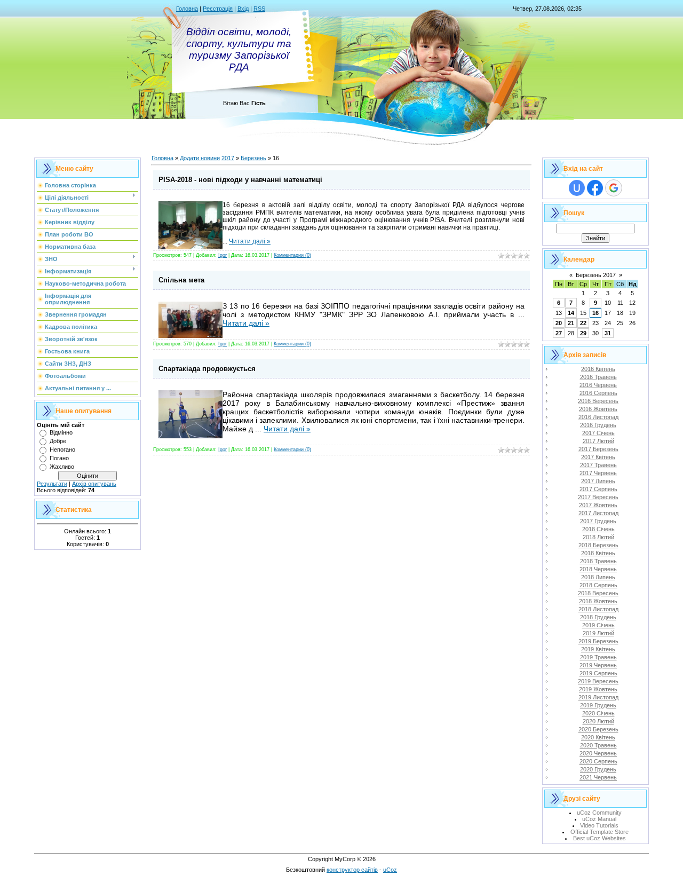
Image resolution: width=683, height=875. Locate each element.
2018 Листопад (598, 609)
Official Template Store (599, 832)
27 (558, 333)
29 (583, 333)
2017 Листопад (598, 513)
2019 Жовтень (598, 689)
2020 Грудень (598, 769)
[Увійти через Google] (613, 187)
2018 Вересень (598, 593)
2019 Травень (598, 657)
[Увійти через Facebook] (595, 188)
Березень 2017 (596, 275)
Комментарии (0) (292, 255)
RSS (259, 8)
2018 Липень (598, 577)
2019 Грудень (598, 705)
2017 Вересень (598, 497)
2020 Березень (598, 729)
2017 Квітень (598, 457)
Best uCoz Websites (599, 838)
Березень (253, 158)
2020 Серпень (598, 761)
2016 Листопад (598, 417)
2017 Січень (598, 433)
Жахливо (62, 466)
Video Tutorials (599, 825)
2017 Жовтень (598, 505)
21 (571, 323)
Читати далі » (250, 241)
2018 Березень (598, 545)
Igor (222, 255)
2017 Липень (598, 481)
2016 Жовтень (598, 409)
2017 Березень (598, 449)
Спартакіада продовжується (207, 369)
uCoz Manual (599, 819)
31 (608, 333)
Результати (52, 483)
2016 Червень (598, 385)
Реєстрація (218, 8)
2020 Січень (598, 713)
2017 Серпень (598, 489)
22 (583, 323)
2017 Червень (598, 473)
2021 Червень (598, 777)
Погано (59, 458)
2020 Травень (598, 745)
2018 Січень (598, 529)
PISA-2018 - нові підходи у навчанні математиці (240, 180)
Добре (58, 441)
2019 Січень (598, 625)
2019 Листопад (598, 697)
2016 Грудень (598, 425)
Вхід (243, 8)
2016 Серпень (598, 393)
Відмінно (61, 432)
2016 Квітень (598, 369)
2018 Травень (598, 561)
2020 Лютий (598, 721)
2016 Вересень (598, 401)
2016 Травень (598, 377)
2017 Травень (598, 465)
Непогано (62, 449)
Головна (187, 8)
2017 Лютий (598, 441)
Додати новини (199, 158)
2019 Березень (598, 641)
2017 (227, 158)
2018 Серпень (598, 585)
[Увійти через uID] (577, 188)
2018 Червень (598, 569)
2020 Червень (598, 753)
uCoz (390, 869)
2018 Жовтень (598, 601)
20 (558, 323)
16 (595, 313)
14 (571, 313)
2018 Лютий (598, 537)
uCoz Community (599, 812)
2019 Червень (598, 665)
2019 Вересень (598, 681)
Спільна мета (181, 280)
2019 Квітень (598, 649)
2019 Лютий (598, 633)
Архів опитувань (94, 483)
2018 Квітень (598, 553)
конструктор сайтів (352, 869)
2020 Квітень (598, 737)
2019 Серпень (598, 673)
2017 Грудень (598, 521)
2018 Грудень (598, 617)
